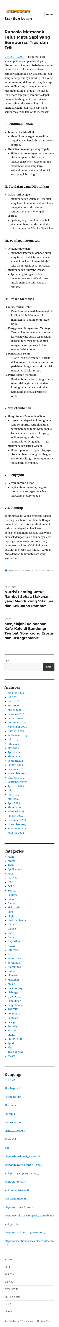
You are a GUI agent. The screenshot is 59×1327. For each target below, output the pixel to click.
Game (11, 924)
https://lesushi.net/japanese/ (22, 1156)
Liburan (12, 975)
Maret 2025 (14, 756)
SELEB (11, 1034)
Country (12, 894)
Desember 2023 (17, 820)
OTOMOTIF (14, 996)
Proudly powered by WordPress (37, 1321)
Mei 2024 (13, 798)
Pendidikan (14, 1000)
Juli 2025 (13, 739)
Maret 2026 (15, 709)
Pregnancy (14, 1013)
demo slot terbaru (15, 1181)
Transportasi (15, 1051)
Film (10, 911)
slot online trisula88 (17, 1190)
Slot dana (10, 1105)
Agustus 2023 (16, 832)
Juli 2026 (13, 697)
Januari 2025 (15, 764)
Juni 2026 (13, 701)
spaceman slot (13, 1122)
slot (7, 1147)
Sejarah (12, 1030)
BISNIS (12, 882)
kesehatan (14, 962)
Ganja (11, 937)
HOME (50, 570)
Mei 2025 (13, 747)
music (11, 983)
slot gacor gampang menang (22, 1173)
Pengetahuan (16, 1005)
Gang (11, 932)
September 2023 (17, 828)
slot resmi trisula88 (16, 1198)
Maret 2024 (14, 807)
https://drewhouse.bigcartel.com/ (25, 1232)
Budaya (12, 890)
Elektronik (14, 907)
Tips (10, 1047)
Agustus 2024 (16, 786)
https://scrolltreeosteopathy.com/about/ (29, 1215)
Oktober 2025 (16, 730)
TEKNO (9, 1311)
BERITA (12, 877)
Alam (11, 856)
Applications (15, 869)
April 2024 (14, 803)
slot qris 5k (11, 1224)
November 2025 (17, 726)
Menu (49, 14)
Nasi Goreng (15, 988)
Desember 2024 (17, 769)
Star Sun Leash (18, 19)
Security (12, 1026)
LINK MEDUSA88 (15, 1130)
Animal (12, 860)
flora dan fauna (17, 920)
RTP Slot (10, 1079)
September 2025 (17, 735)
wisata (11, 1055)
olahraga (13, 992)
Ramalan (13, 1017)
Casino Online (13, 1096)
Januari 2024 (15, 815)
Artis (10, 873)
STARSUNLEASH (15, 56)
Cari (7, 660)
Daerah (12, 899)
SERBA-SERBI (16, 1038)
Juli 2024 (13, 790)
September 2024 (17, 781)
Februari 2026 (16, 714)
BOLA (11, 886)
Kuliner (12, 971)
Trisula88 (10, 1139)
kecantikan (14, 958)
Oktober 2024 (16, 777)
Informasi (13, 949)
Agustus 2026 (16, 692)
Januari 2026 (15, 718)
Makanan (13, 979)
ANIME (12, 865)
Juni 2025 (13, 743)
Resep (11, 1022)
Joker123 (10, 1113)
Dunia (11, 903)
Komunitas (14, 966)
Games (12, 928)
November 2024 (17, 773)
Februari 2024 (16, 811)
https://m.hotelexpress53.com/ (23, 1164)
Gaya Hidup (14, 941)
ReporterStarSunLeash (20, 570)
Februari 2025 (16, 760)
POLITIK (13, 1009)
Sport (11, 1043)
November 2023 (17, 824)
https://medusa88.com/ (19, 1207)
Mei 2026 (13, 705)
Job (9, 954)
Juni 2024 (13, 794)
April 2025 (14, 752)
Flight (11, 916)
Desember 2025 (17, 722)
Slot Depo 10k (13, 1088)
